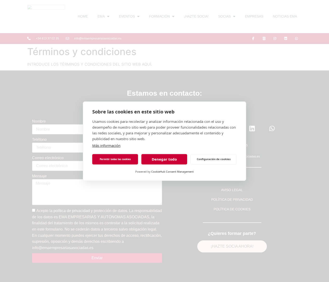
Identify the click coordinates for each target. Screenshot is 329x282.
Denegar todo (164, 159)
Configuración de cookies (213, 159)
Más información (106, 145)
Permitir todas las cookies (115, 159)
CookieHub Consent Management (172, 171)
